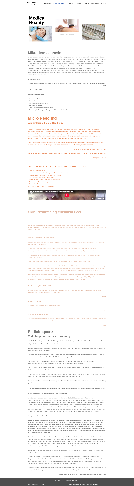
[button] (51, 3)
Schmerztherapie (95, 3)
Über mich (104, 3)
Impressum (57, 480)
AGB (63, 480)
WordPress (41, 484)
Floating (87, 3)
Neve (28, 484)
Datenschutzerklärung (71, 480)
